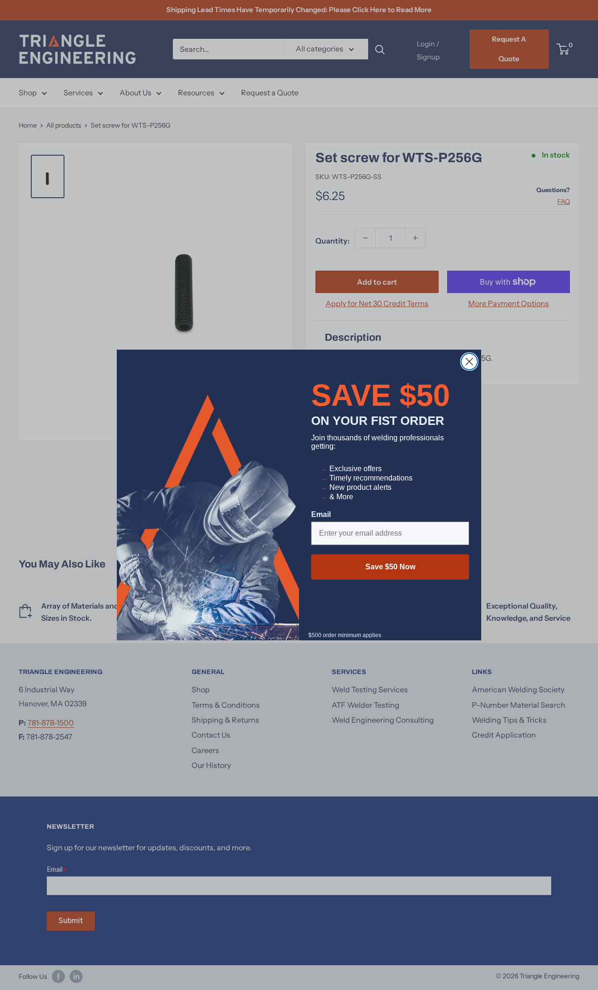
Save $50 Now (390, 567)
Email (321, 514)
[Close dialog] (469, 361)
